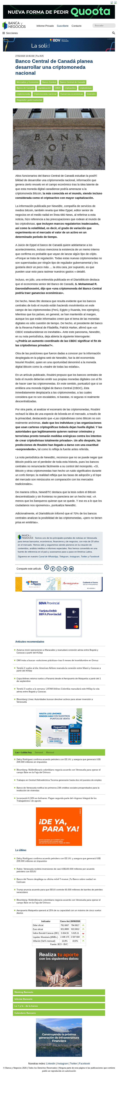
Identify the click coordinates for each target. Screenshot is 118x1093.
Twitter (84, 556)
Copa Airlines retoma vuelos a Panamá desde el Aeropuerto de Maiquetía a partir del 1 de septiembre (59, 679)
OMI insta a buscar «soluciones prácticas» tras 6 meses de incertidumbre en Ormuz (57, 660)
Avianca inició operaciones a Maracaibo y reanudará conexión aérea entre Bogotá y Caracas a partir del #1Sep (57, 651)
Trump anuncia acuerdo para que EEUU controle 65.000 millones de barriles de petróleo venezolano (60, 890)
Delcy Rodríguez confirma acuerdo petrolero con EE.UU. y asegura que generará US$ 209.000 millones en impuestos (58, 760)
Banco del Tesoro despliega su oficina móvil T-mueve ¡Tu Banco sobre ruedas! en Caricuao (56, 880)
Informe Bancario (23, 999)
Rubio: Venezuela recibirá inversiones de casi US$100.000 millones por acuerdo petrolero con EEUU (55, 870)
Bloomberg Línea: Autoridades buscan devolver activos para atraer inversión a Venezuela (55, 700)
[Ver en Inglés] (112, 2)
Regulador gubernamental (29, 100)
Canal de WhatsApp (48, 556)
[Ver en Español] (115, 2)
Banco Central (49, 82)
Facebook (94, 556)
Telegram (64, 556)
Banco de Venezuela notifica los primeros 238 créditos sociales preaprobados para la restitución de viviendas (58, 789)
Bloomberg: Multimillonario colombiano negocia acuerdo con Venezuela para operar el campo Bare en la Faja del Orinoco (58, 771)
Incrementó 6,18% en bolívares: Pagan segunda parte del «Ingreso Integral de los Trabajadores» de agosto (56, 799)
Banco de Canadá (25, 88)
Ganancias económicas (71, 94)
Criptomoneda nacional (45, 94)
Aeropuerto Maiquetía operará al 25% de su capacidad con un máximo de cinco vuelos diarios (59, 911)
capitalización (44, 88)
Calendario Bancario (25, 1013)
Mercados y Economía (27, 82)
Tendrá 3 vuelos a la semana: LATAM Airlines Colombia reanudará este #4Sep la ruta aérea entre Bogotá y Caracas (58, 690)
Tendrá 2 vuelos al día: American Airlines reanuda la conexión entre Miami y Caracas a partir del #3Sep (59, 669)
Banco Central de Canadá (72, 82)
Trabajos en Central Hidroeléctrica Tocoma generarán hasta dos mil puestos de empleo (59, 780)
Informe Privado (45, 26)
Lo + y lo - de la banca (26, 1006)
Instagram (75, 556)
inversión (91, 94)
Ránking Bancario (23, 992)
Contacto (76, 26)
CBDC (58, 88)
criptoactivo (70, 88)
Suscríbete (63, 26)
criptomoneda (23, 94)
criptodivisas (86, 88)
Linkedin (51, 1063)
